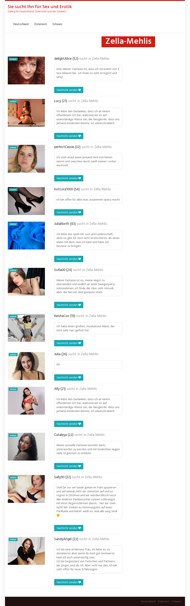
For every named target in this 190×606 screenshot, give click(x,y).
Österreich (40, 24)
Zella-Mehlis (100, 59)
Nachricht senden (67, 90)
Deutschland (21, 24)
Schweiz (57, 24)
